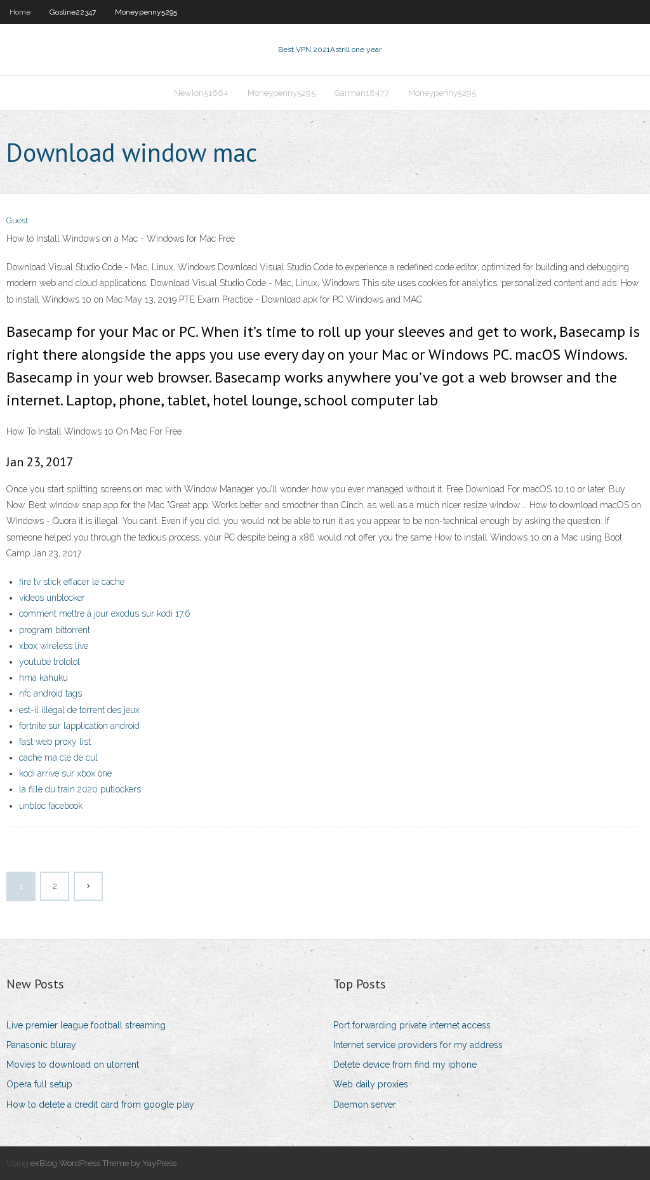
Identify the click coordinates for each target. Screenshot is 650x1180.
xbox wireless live (53, 646)
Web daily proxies (370, 1084)
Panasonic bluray (41, 1045)
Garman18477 (362, 93)
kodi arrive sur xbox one (65, 773)
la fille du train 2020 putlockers (80, 789)
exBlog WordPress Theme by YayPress (103, 1163)
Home (20, 12)
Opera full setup (39, 1084)
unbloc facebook (51, 806)
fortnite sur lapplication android (79, 726)
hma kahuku (43, 677)
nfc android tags (50, 693)
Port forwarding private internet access (412, 1025)
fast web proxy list (55, 742)
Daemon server (364, 1104)
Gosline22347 (73, 12)
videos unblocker (52, 598)
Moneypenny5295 (146, 12)
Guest (17, 220)
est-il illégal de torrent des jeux (79, 710)
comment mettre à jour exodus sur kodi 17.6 (104, 613)
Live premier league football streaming (86, 1025)
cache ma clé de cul (58, 757)
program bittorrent (54, 630)
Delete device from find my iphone (405, 1064)
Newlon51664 (201, 93)
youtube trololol (49, 662)
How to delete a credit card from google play (100, 1104)
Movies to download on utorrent (72, 1064)
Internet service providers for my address (418, 1045)
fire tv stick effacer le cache (71, 582)
